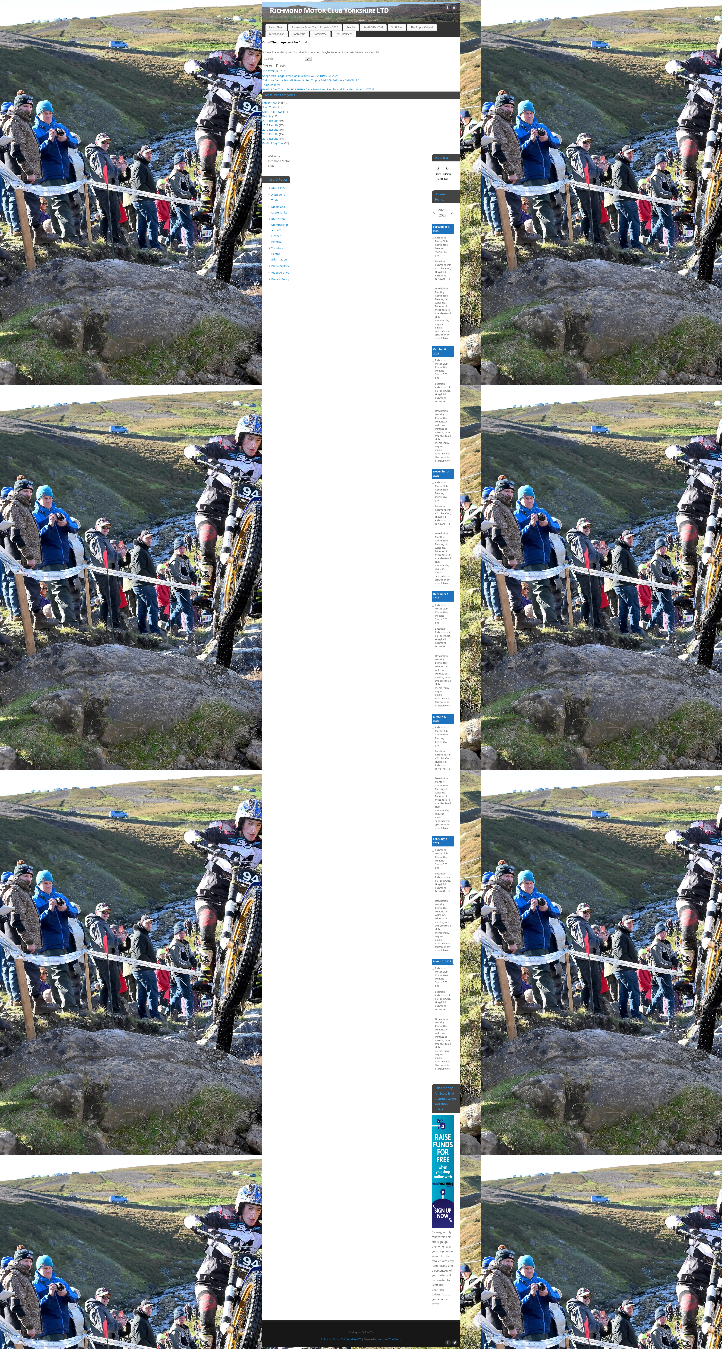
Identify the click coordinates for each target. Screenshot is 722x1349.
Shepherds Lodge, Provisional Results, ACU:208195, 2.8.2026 (300, 76)
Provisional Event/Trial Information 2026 (315, 27)
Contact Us (299, 34)
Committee (320, 34)
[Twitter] (454, 8)
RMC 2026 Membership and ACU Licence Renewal (279, 230)
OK (307, 58)
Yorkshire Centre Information (279, 253)
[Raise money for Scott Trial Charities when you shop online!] (443, 1171)
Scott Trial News (272, 112)
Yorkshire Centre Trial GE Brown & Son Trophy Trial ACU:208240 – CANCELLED (310, 80)
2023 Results (270, 125)
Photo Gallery (280, 266)
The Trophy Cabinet (422, 27)
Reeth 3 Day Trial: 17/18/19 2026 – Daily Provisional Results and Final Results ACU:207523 (318, 89)
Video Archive (280, 272)
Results (351, 27)
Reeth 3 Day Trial (373, 27)
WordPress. (394, 1339)
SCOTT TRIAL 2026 (273, 71)
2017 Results (270, 138)
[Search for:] (283, 58)
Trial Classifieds (343, 34)
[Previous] (434, 212)
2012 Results (270, 129)
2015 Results (270, 134)
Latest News (276, 27)
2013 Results (270, 121)
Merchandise (276, 34)
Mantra (382, 1339)
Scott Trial (396, 27)
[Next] (452, 212)
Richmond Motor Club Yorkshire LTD (329, 10)
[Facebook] (447, 8)
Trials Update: (271, 85)
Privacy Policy (280, 279)
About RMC (278, 188)
